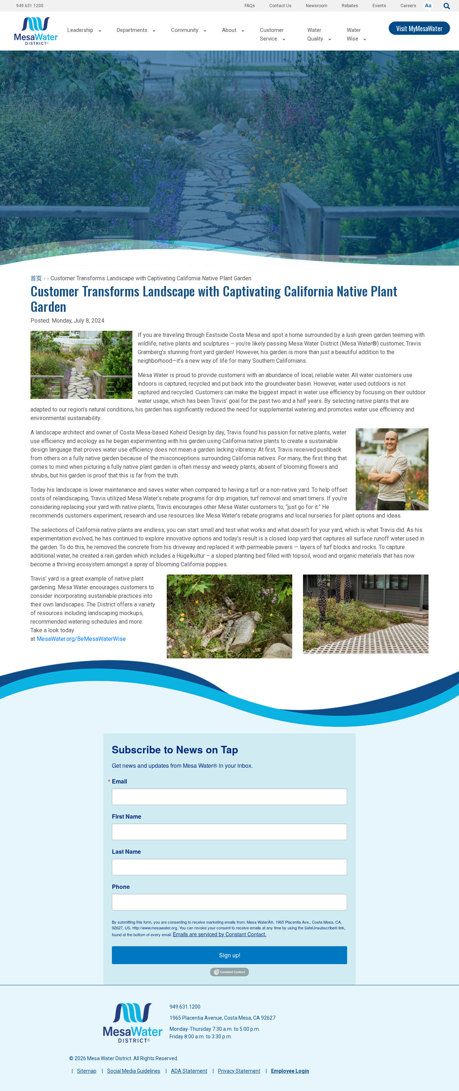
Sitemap (86, 1071)
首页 (36, 278)
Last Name (126, 851)
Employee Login (290, 1071)
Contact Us (280, 5)
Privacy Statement (239, 1071)
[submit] (447, 5)
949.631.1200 (29, 5)
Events (379, 5)
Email (119, 781)
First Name (126, 816)
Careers (408, 5)
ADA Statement (189, 1071)
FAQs (250, 5)
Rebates (350, 5)
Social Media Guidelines (133, 1071)
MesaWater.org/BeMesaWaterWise (82, 638)
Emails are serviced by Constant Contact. (219, 934)
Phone (121, 887)
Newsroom (316, 5)
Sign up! (229, 955)
